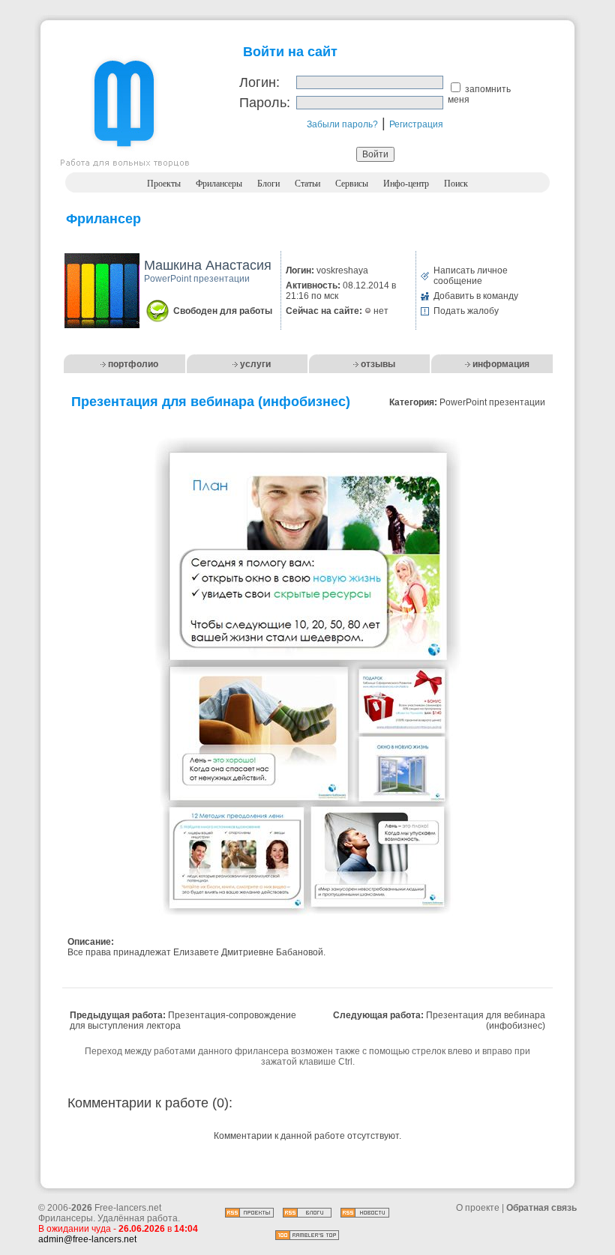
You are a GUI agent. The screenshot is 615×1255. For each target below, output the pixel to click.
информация (501, 364)
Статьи (307, 183)
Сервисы (351, 183)
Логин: (259, 82)
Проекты (164, 183)
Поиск (456, 183)
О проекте (478, 1208)
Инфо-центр (406, 183)
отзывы (378, 364)
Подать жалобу (466, 311)
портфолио (133, 364)
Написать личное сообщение (471, 275)
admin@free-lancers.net (87, 1239)
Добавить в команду (476, 296)
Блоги (268, 183)
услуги (255, 364)
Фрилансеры (219, 183)
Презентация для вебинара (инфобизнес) (485, 1020)
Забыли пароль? (342, 124)
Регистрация (416, 124)
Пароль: (264, 102)
